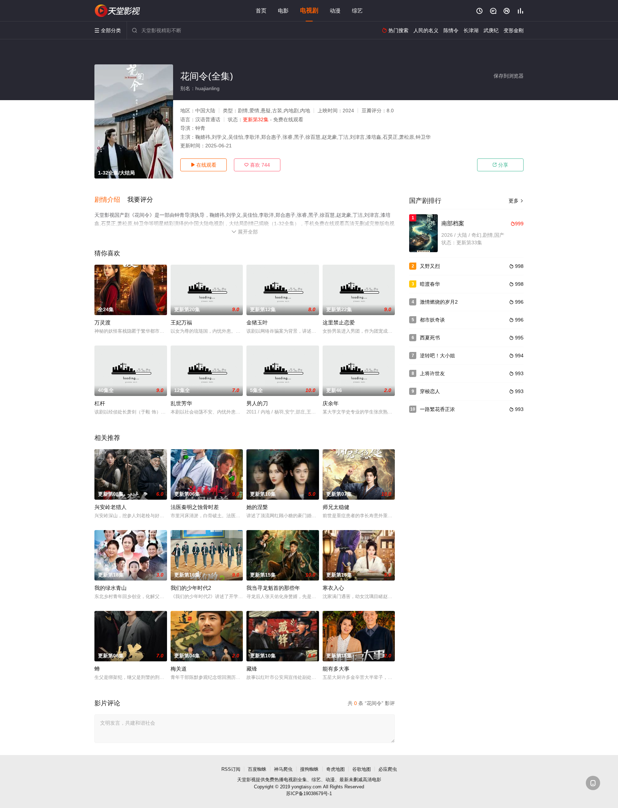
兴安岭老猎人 (110, 507)
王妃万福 (181, 322)
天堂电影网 (117, 10)
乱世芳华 (181, 403)
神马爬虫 (283, 769)
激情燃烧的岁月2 (439, 302)
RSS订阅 (230, 769)
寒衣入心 (333, 588)
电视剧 (309, 10)
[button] (110, 200)
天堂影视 (246, 779)
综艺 (357, 11)
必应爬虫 (387, 769)
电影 (283, 11)
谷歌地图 (361, 769)
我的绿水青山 (110, 588)
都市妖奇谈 (432, 320)
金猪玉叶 (257, 322)
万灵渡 (102, 322)
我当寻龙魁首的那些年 (273, 588)
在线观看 (203, 165)
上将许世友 (432, 373)
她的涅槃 (257, 507)
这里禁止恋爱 (339, 322)
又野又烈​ (430, 266)
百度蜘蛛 (257, 769)
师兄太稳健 (336, 507)
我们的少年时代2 (191, 588)
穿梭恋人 (430, 391)
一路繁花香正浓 (437, 409)
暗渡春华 (430, 284)
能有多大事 (336, 669)
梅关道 (179, 669)
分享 (500, 165)
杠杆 (99, 403)
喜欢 (257, 165)
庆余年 (331, 403)
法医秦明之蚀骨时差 (195, 507)
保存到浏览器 (509, 76)
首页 (261, 11)
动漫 (335, 11)
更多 (516, 201)
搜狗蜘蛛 (309, 769)
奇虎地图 (335, 769)
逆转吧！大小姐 (437, 355)
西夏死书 (430, 338)
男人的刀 (257, 403)
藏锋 (251, 669)
